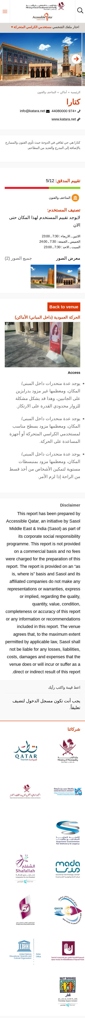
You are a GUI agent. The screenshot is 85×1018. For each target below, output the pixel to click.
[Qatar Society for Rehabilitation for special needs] (68, 951)
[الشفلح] (25, 869)
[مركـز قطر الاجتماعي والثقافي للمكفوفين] (68, 910)
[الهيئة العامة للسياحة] (25, 751)
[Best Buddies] (68, 992)
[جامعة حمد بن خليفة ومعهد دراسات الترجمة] (68, 792)
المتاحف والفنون (46, 92)
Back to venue (63, 306)
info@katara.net (32, 111)
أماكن (63, 92)
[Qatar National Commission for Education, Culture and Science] (25, 792)
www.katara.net (64, 119)
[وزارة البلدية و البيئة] (68, 751)
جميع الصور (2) (18, 258)
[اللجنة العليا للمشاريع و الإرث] (68, 833)
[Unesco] (25, 951)
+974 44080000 (64, 111)
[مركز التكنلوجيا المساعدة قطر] (68, 869)
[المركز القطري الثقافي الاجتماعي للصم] (25, 910)
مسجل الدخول (39, 700)
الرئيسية (75, 92)
